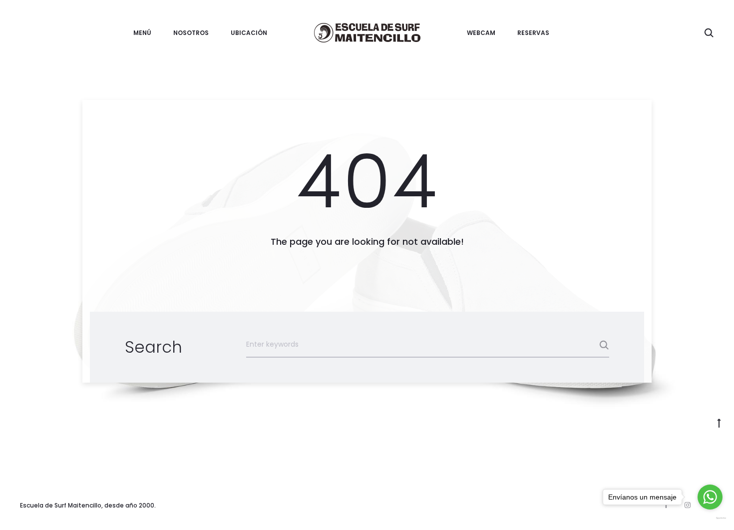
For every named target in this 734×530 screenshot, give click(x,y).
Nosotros (191, 32)
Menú (142, 32)
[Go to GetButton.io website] (710, 518)
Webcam (481, 32)
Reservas (533, 32)
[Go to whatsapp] (710, 497)
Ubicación (249, 32)
